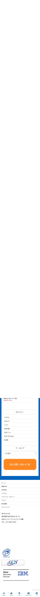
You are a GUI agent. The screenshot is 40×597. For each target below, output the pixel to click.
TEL (37, 595)
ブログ (6, 425)
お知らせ (7, 421)
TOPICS (6, 417)
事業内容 (4, 486)
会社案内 (4, 490)
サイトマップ (5, 507)
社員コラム (7, 432)
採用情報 (4, 504)
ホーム (3, 483)
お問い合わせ (28, 595)
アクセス (4, 493)
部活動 (6, 440)
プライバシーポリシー (8, 497)
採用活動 (7, 429)
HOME (11, 595)
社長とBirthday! (9, 436)
